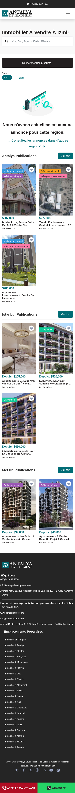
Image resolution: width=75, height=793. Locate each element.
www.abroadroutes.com (12, 612)
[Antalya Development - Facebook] (23, 770)
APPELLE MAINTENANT (21, 788)
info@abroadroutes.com (12, 618)
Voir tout (65, 155)
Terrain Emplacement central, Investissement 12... (56, 223)
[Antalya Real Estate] (37, 568)
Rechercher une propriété (36, 62)
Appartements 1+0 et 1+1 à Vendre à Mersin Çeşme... (18, 538)
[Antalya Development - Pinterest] (58, 770)
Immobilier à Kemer (14, 696)
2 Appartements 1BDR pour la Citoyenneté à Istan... (18, 452)
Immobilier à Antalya (14, 645)
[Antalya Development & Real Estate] (17, 13)
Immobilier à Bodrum (14, 730)
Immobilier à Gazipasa (15, 707)
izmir (7, 77)
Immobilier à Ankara (14, 719)
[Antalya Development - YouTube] (51, 770)
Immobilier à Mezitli (14, 741)
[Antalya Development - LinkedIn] (44, 770)
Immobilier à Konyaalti (15, 656)
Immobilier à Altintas (14, 651)
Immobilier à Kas (12, 702)
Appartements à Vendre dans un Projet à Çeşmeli (54, 538)
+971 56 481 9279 (9, 607)
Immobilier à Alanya (14, 668)
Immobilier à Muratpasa (16, 662)
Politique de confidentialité (42, 766)
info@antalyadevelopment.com (16, 585)
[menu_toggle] (68, 13)
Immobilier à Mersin (14, 736)
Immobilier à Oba (12, 673)
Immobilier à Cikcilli (14, 679)
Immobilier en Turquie (15, 639)
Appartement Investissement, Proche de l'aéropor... (18, 295)
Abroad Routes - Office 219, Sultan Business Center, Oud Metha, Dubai (36, 624)
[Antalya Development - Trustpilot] (16, 770)
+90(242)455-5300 (9, 579)
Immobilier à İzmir (13, 724)
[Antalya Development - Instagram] (37, 770)
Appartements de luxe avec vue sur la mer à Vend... (19, 382)
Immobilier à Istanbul (14, 713)
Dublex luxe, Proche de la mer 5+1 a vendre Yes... (18, 223)
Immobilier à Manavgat (15, 685)
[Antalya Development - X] (30, 770)
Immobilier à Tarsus (14, 747)
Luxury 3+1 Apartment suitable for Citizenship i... (55, 382)
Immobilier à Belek (13, 690)
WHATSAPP (58, 788)
